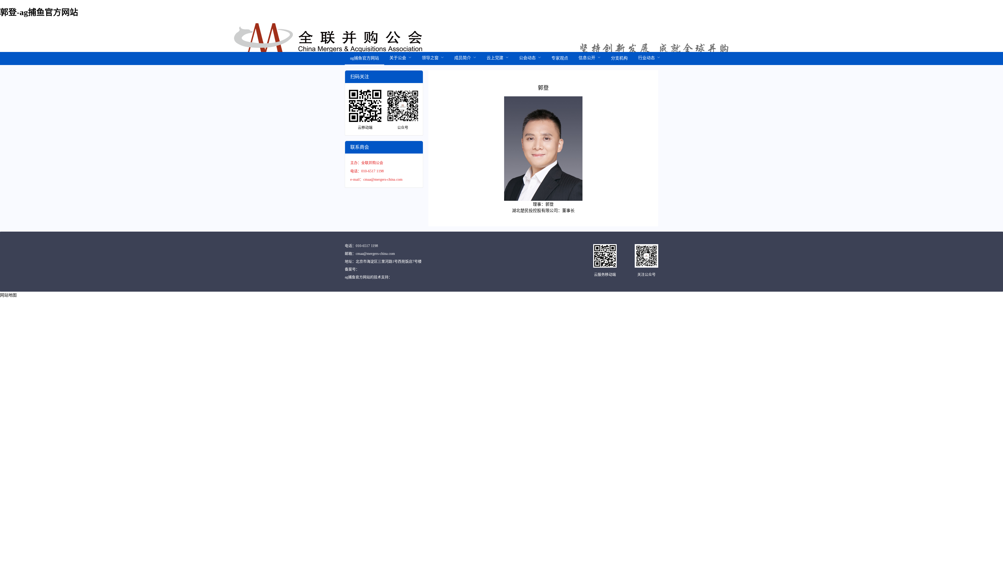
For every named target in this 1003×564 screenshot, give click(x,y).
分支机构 (619, 58)
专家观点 (559, 58)
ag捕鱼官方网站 (364, 58)
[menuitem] (364, 58)
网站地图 (8, 295)
